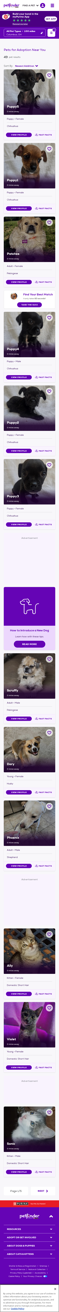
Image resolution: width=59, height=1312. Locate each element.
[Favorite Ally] (49, 934)
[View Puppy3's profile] (29, 481)
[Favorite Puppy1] (49, 148)
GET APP (51, 19)
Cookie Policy (14, 1276)
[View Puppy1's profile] (29, 165)
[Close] (55, 1289)
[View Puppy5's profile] (29, 92)
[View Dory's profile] (29, 749)
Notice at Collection (37, 1269)
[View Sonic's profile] (29, 1129)
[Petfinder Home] (11, 5)
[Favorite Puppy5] (49, 75)
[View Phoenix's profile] (29, 823)
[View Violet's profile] (29, 1024)
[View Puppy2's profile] (29, 408)
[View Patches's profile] (29, 239)
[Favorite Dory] (49, 732)
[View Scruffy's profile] (29, 676)
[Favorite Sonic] (49, 1112)
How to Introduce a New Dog (29, 630)
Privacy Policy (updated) (20, 1273)
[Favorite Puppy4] (49, 317)
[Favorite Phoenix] (49, 806)
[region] (29, 1298)
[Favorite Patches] (49, 222)
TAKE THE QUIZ (29, 305)
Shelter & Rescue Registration (22, 1266)
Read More (29, 644)
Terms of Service (17, 1269)
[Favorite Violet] (49, 1008)
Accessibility (40, 1273)
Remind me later (20, 24)
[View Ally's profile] (29, 951)
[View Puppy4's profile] (29, 334)
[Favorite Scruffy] (49, 659)
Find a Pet (28, 5)
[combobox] (26, 65)
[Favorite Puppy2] (49, 391)
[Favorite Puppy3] (49, 465)
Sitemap (43, 1266)
